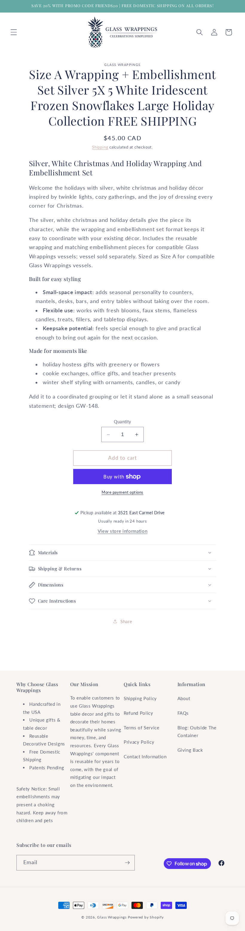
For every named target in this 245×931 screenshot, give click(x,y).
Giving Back (190, 750)
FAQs (183, 713)
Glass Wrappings (112, 917)
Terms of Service (142, 727)
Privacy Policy (139, 742)
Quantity (122, 421)
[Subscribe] (127, 862)
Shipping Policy (140, 698)
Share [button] (126, 621)
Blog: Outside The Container (197, 731)
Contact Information (145, 756)
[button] (14, 32)
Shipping (100, 147)
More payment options (122, 492)
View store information (123, 531)
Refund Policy (138, 713)
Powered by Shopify (146, 917)
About (183, 698)
